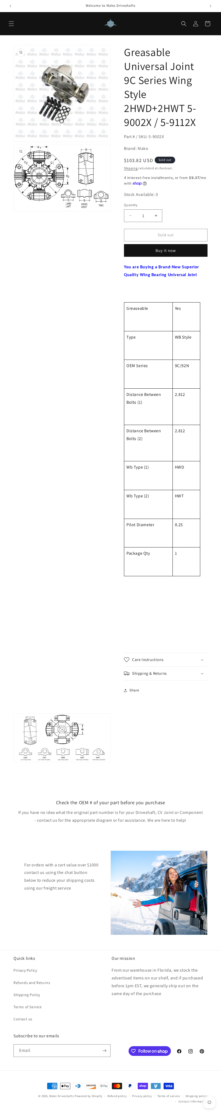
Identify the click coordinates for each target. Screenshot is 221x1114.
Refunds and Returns (31, 982)
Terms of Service (27, 1006)
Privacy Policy (25, 970)
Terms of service (168, 1096)
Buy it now (166, 250)
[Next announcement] (210, 6)
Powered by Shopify (88, 1096)
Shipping (131, 168)
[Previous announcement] (10, 6)
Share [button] (134, 690)
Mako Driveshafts (61, 1096)
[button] (11, 24)
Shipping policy (196, 1096)
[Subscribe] (104, 1050)
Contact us (22, 1019)
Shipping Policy (26, 994)
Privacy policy (142, 1096)
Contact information (193, 1101)
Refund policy (117, 1096)
